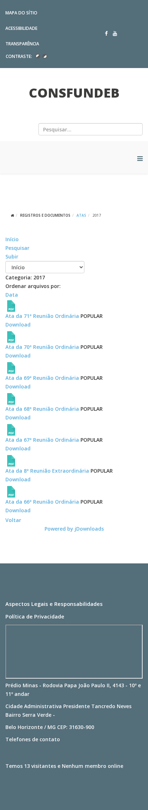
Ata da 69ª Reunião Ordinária (42, 377)
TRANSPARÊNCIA (22, 44)
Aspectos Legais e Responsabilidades (54, 603)
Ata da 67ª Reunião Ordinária (42, 439)
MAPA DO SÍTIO (21, 13)
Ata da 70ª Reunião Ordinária (42, 346)
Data (11, 294)
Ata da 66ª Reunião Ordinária (42, 501)
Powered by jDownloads (74, 528)
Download (18, 324)
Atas (81, 215)
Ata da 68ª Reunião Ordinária (42, 408)
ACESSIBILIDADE (21, 28)
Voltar (13, 520)
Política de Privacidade (34, 616)
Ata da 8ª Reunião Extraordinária (47, 470)
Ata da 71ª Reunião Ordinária (42, 315)
